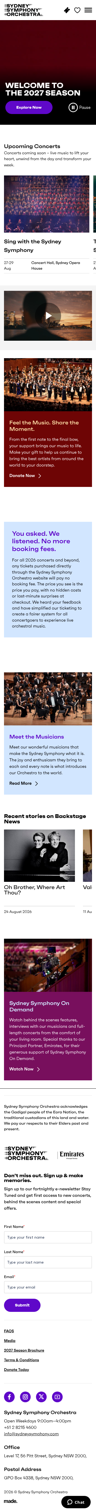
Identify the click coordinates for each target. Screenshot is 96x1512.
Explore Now (29, 107)
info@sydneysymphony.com (31, 1434)
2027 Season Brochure (24, 1350)
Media (9, 1340)
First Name (14, 1226)
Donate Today (16, 1369)
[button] (88, 10)
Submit (22, 1305)
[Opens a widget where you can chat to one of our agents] (76, 1502)
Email (9, 1276)
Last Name (14, 1251)
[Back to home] (23, 10)
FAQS (9, 1330)
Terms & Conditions (21, 1359)
